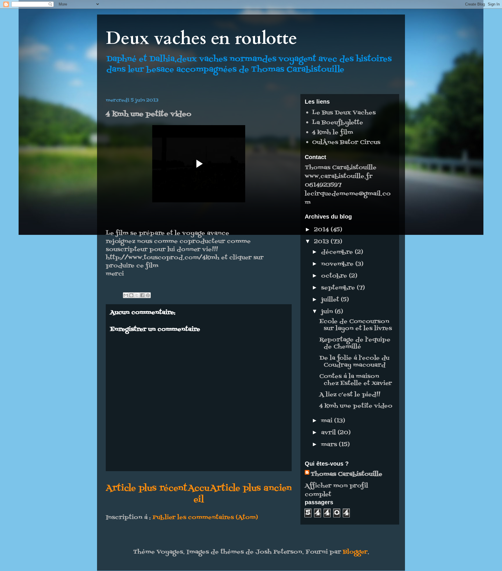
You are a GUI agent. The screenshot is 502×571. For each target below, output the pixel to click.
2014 (322, 230)
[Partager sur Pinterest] (148, 295)
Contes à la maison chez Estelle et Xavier (355, 380)
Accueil (198, 494)
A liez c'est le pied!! (349, 394)
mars (330, 444)
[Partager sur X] (137, 295)
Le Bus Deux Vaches (344, 113)
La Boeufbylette (337, 122)
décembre (338, 252)
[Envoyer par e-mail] (126, 295)
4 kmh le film (332, 132)
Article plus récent (146, 488)
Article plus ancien (251, 488)
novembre (338, 264)
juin (328, 311)
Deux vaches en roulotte (201, 38)
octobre (335, 276)
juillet (331, 300)
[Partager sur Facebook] (142, 295)
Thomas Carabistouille (346, 474)
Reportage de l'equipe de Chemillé (354, 343)
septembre (339, 288)
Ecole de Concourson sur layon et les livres (355, 325)
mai (327, 421)
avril (329, 432)
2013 (322, 241)
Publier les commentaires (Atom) (205, 517)
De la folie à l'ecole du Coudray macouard (354, 362)
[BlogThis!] (131, 295)
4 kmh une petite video (355, 406)
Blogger (355, 552)
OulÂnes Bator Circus (346, 142)
